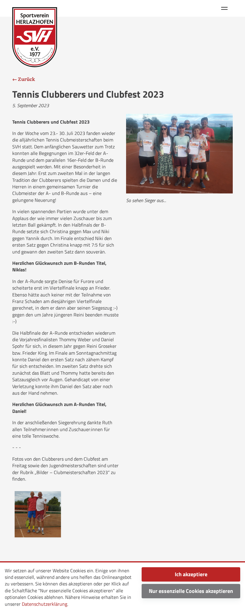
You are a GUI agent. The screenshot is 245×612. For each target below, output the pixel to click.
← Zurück (23, 79)
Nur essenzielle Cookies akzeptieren (191, 591)
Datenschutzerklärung (44, 604)
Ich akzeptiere (191, 574)
